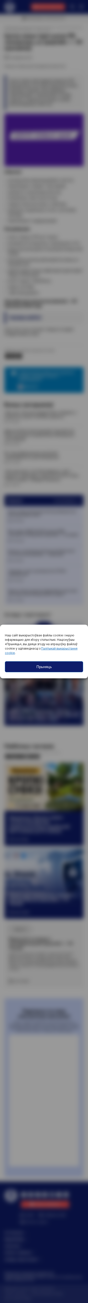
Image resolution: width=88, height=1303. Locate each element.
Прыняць (44, 667)
